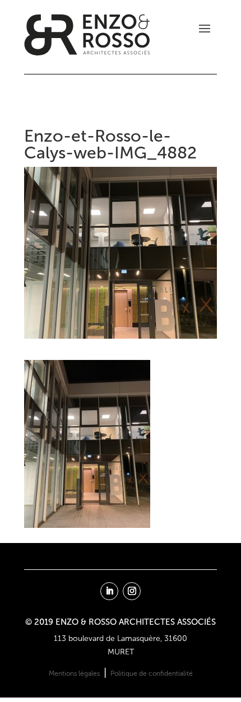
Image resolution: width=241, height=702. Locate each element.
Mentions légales (74, 673)
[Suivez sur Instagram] (132, 591)
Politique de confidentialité (151, 673)
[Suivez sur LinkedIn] (109, 591)
